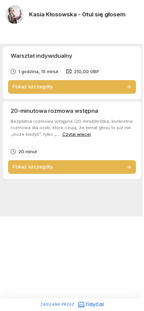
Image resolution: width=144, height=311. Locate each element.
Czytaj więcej (76, 134)
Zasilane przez (58, 304)
